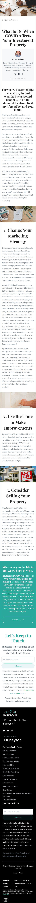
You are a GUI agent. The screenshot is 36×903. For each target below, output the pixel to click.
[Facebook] (4, 730)
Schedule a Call (8, 776)
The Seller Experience (11, 772)
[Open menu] (33, 3)
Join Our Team (8, 783)
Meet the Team (8, 754)
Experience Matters (10, 779)
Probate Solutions (9, 800)
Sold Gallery (7, 790)
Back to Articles (11, 20)
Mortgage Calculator (10, 786)
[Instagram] (12, 730)
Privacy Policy (18, 873)
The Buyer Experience (11, 768)
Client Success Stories (11, 758)
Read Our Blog (8, 765)
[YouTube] (8, 730)
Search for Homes (9, 751)
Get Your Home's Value (11, 761)
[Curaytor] (13, 742)
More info (6, 894)
